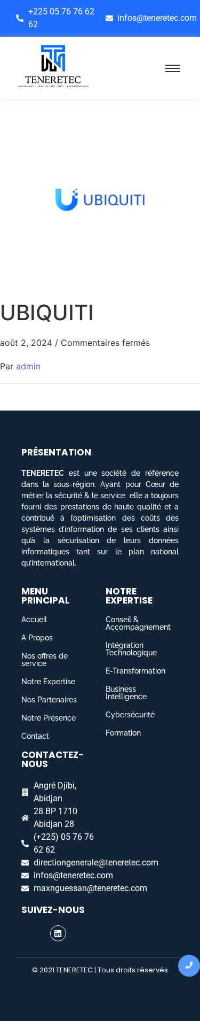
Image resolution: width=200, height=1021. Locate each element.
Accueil (34, 619)
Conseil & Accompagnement (138, 623)
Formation (123, 733)
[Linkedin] (58, 933)
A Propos (37, 637)
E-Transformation (135, 671)
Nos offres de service (44, 660)
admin (28, 366)
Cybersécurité (130, 714)
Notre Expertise (48, 681)
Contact (35, 736)
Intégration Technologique (131, 649)
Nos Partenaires (49, 699)
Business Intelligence (126, 693)
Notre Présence (48, 718)
